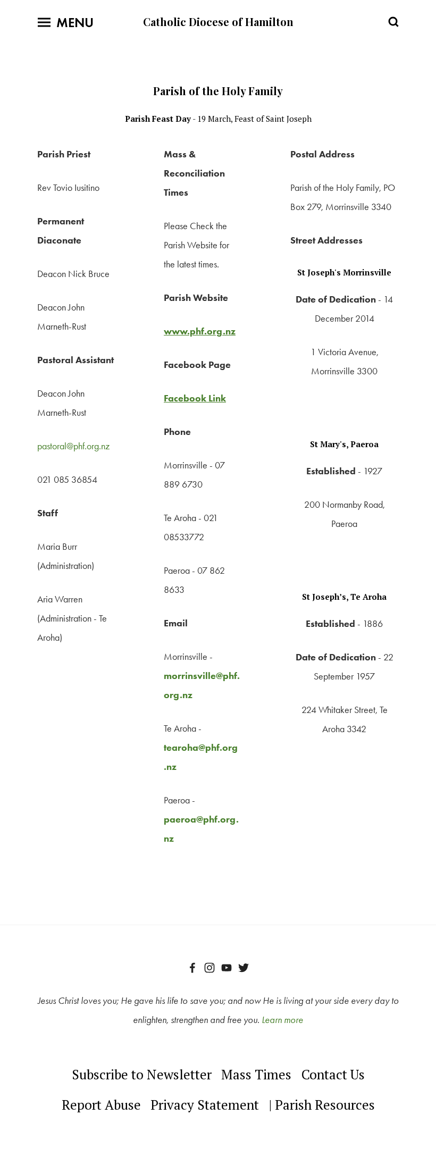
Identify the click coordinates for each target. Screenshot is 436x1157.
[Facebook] (192, 967)
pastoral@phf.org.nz (73, 446)
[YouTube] (226, 967)
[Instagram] (209, 967)
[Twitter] (243, 967)
